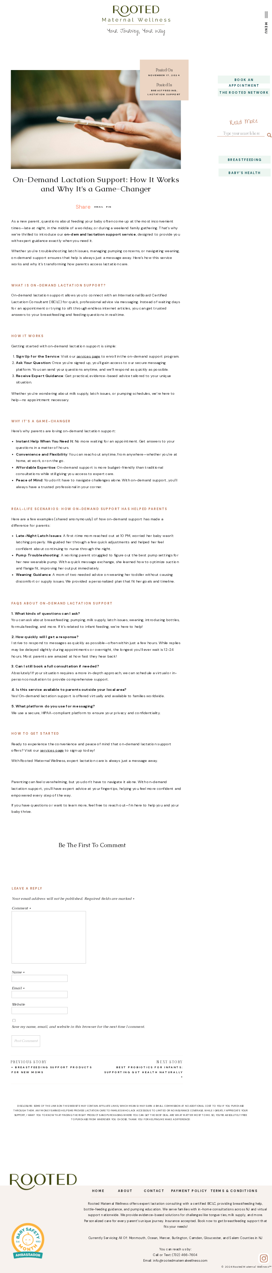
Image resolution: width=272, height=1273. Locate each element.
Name (18, 972)
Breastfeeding (164, 90)
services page (88, 356)
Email (18, 987)
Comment (21, 908)
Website (18, 1004)
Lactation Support (164, 94)
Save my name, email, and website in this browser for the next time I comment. (78, 1026)
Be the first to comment (92, 845)
